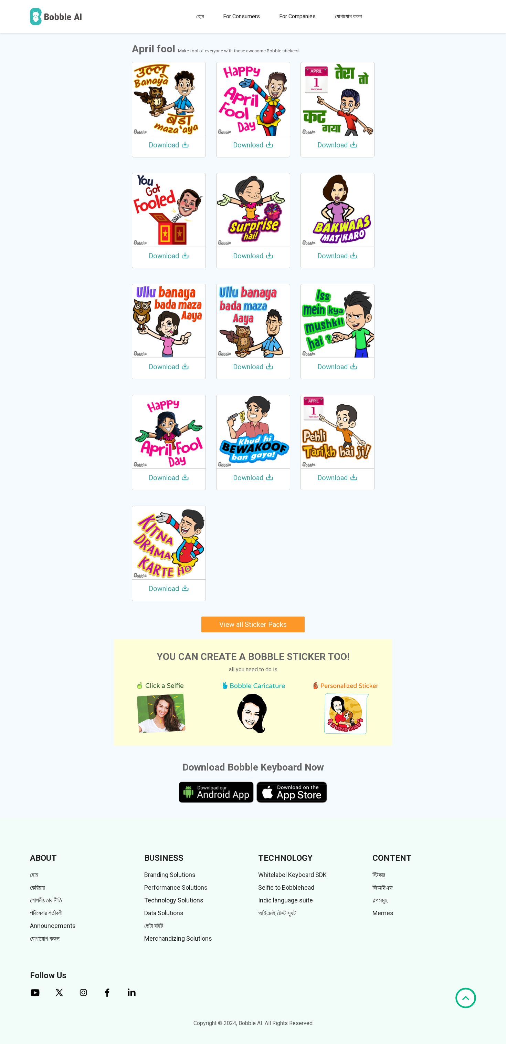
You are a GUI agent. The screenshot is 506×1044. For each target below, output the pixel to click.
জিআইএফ (382, 887)
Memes (382, 913)
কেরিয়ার (37, 887)
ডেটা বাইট (153, 925)
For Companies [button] (297, 16)
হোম (200, 16)
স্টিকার (378, 874)
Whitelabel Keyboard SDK (292, 874)
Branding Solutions (170, 874)
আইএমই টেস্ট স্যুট (277, 913)
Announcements (53, 925)
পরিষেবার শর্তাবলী (46, 913)
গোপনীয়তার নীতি (46, 900)
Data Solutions (163, 913)
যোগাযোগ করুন (348, 16)
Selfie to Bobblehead (286, 887)
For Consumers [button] (241, 16)
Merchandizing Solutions (178, 938)
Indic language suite (285, 900)
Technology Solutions (173, 900)
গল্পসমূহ (379, 900)
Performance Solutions (176, 887)
